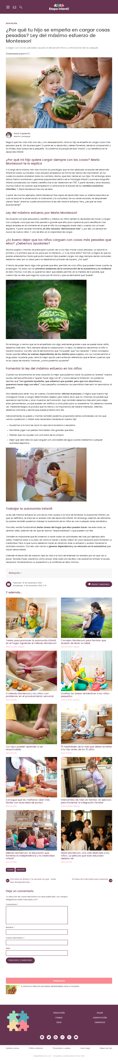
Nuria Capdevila (22, 134)
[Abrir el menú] (8, 7)
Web (8, 948)
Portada (10, 870)
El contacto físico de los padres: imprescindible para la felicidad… (50, 986)
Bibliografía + (15, 573)
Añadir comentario (100, 584)
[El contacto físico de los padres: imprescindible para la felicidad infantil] (13, 989)
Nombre (10, 927)
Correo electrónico (15, 938)
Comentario (12, 904)
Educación (11, 23)
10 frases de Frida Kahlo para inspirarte (90, 879)
